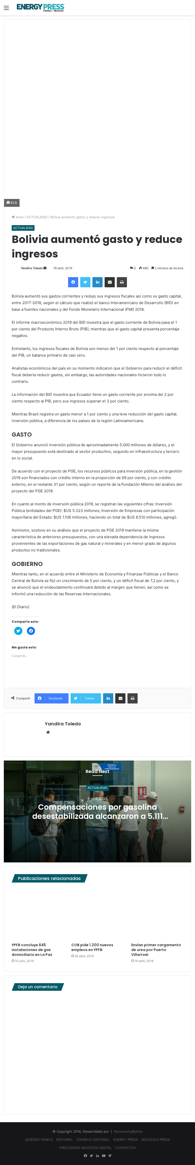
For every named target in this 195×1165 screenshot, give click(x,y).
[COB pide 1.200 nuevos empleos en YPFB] (97, 914)
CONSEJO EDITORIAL (93, 1139)
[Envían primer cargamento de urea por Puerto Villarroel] (157, 914)
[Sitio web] (48, 732)
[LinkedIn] (97, 282)
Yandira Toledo (32, 268)
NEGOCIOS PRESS (155, 1139)
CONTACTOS (125, 1148)
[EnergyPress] (41, 8)
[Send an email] (44, 268)
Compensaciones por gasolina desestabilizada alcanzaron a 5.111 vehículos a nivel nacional (97, 816)
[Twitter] (85, 282)
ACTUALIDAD (37, 217)
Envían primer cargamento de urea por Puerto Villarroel (156, 949)
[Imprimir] (122, 282)
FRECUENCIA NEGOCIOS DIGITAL (85, 1148)
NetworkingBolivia (128, 1131)
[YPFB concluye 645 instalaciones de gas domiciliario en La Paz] (38, 914)
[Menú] (6, 9)
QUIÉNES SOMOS (39, 1139)
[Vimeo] (110, 1156)
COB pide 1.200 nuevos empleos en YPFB (92, 947)
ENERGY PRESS (125, 1139)
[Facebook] (73, 282)
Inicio (19, 217)
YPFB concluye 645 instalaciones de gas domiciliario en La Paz (32, 949)
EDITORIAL (64, 1139)
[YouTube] (104, 1156)
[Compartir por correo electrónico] (110, 282)
